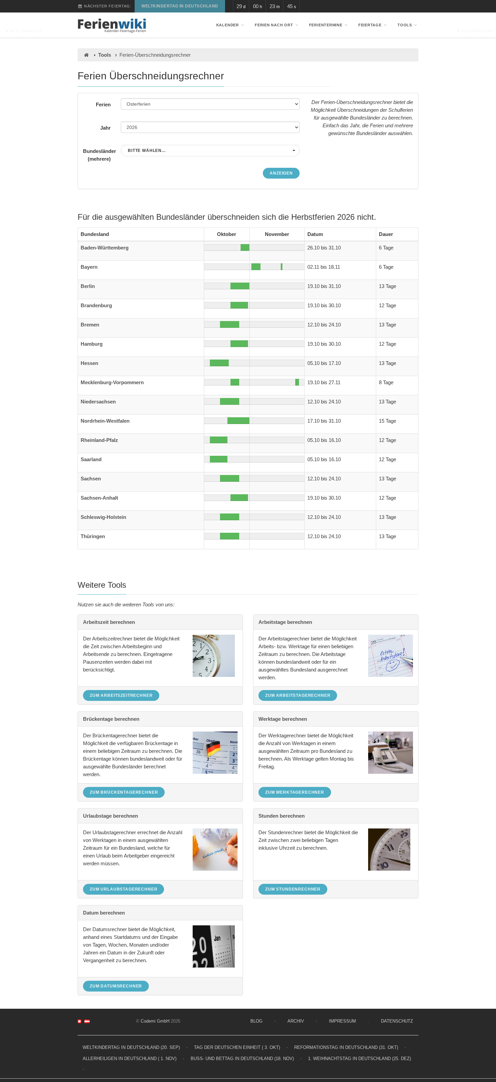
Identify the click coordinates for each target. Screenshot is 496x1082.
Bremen (90, 324)
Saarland (91, 459)
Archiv (295, 1021)
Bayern (89, 267)
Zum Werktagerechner (294, 792)
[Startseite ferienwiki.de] (86, 55)
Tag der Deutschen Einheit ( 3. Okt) (237, 1047)
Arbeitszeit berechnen (109, 622)
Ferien (103, 104)
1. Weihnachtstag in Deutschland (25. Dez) (359, 1058)
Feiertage (370, 25)
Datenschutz (397, 1021)
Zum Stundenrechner (293, 889)
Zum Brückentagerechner (124, 792)
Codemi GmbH (155, 1021)
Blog (256, 1021)
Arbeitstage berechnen (285, 622)
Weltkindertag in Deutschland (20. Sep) (131, 1047)
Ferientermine (325, 25)
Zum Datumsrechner (116, 986)
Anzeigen (281, 173)
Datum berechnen (104, 913)
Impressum (342, 1021)
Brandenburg (96, 305)
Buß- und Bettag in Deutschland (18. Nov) (242, 1058)
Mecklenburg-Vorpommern (112, 382)
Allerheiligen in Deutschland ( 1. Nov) (129, 1058)
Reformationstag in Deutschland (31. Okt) (346, 1047)
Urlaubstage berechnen (110, 816)
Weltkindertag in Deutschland (179, 6)
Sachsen (91, 478)
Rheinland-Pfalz (99, 440)
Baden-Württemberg (105, 247)
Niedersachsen (98, 401)
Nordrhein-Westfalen (105, 421)
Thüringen (93, 536)
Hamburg (92, 344)
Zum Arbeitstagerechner (297, 695)
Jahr (105, 128)
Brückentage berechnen (111, 719)
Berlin (88, 286)
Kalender (227, 25)
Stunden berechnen (281, 816)
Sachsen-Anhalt (99, 498)
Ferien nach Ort (274, 25)
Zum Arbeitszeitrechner (121, 695)
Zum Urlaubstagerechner (123, 889)
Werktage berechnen (282, 719)
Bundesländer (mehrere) (99, 155)
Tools (404, 25)
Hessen (89, 363)
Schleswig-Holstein (103, 517)
